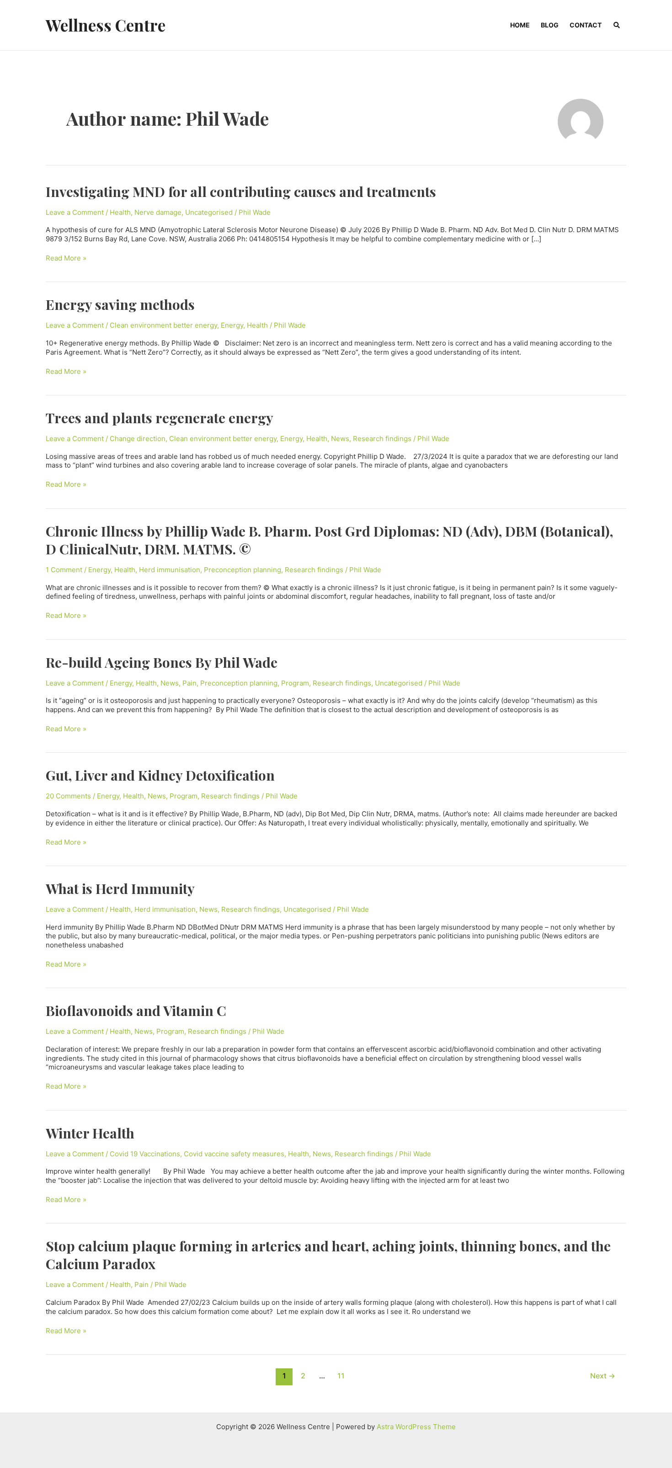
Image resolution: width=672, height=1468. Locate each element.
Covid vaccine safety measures (234, 1153)
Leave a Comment (75, 212)
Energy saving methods (120, 304)
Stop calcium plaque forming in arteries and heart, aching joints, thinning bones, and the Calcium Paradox (328, 1255)
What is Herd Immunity (120, 888)
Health (120, 212)
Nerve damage (157, 212)
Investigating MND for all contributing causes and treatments (241, 191)
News (340, 438)
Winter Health (90, 1133)
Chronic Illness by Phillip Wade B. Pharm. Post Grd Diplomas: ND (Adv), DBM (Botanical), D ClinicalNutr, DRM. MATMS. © (329, 540)
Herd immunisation (169, 569)
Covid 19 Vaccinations (145, 1153)
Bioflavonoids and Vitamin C (136, 1010)
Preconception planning (242, 569)
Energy (232, 325)
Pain (189, 683)
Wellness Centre (105, 25)
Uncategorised (209, 212)
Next (602, 1376)
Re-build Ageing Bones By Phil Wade (161, 662)
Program (295, 683)
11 (341, 1376)
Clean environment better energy (163, 325)
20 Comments (68, 796)
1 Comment (64, 569)
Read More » (66, 258)
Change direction (137, 438)
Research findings (382, 438)
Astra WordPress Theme (416, 1426)
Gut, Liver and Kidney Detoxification (160, 775)
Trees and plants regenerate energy (159, 418)
